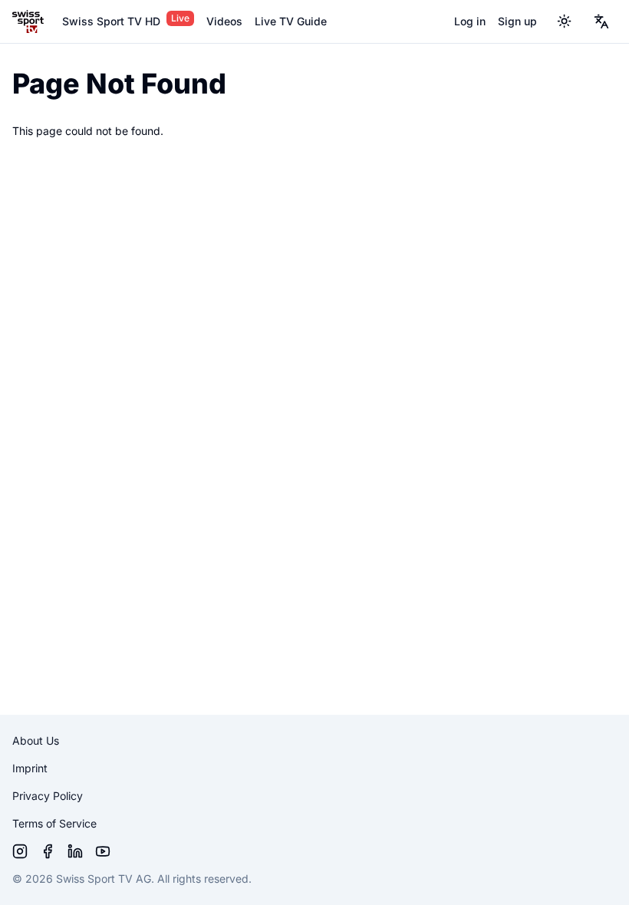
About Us (35, 740)
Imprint (30, 768)
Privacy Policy (47, 795)
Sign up (517, 21)
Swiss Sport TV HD (111, 21)
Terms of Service (54, 823)
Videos (224, 21)
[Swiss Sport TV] (28, 21)
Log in (470, 21)
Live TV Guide (291, 21)
